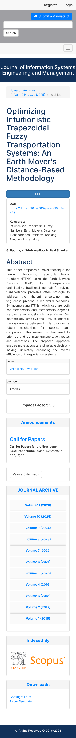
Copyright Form (20, 697)
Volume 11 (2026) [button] (38, 505)
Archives (29, 90)
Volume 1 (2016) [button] (38, 618)
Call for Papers (27, 439)
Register (50, 5)
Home (14, 90)
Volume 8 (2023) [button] (38, 539)
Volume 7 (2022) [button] (38, 550)
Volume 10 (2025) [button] (38, 517)
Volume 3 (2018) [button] (38, 596)
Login (68, 5)
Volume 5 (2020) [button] (38, 573)
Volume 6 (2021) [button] (38, 562)
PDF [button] (38, 194)
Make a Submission (25, 474)
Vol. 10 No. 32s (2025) (29, 94)
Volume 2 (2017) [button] (38, 607)
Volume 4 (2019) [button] (38, 585)
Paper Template (21, 701)
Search (11, 33)
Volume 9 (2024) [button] (38, 528)
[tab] (38, 505)
